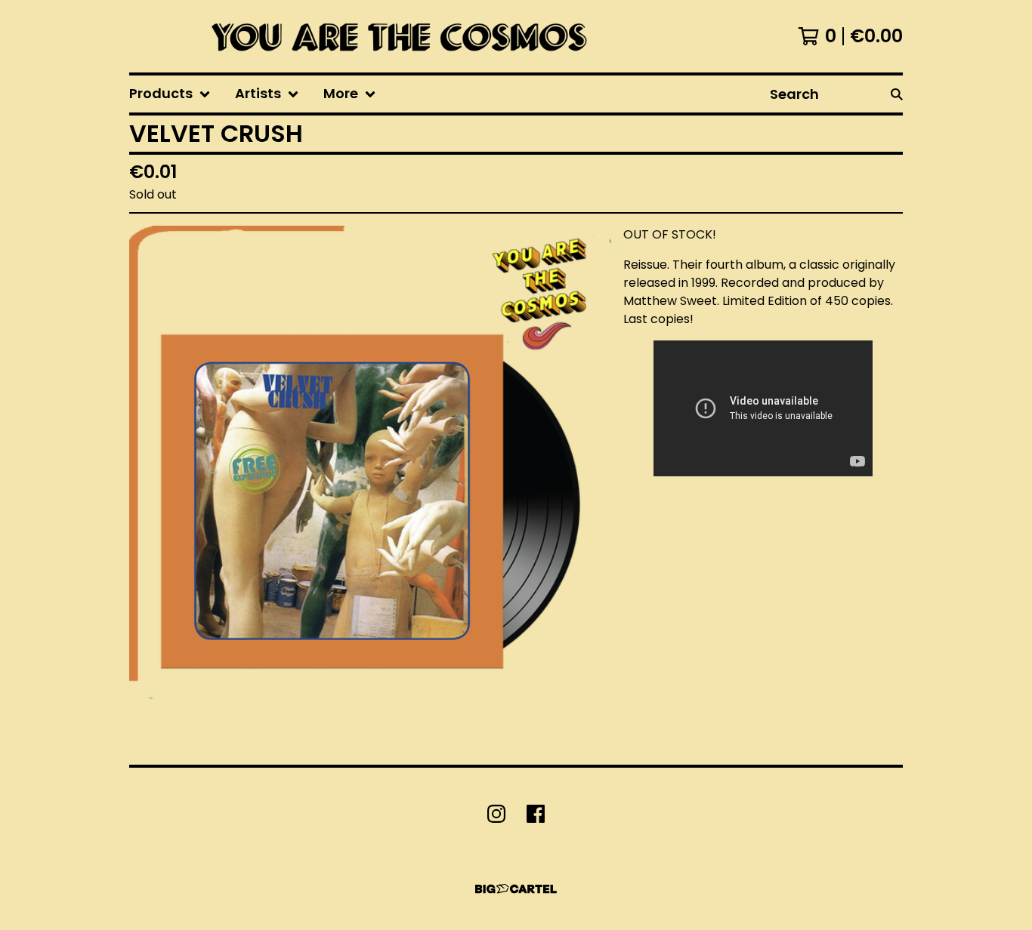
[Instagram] (496, 814)
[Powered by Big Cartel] (516, 889)
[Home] (394, 36)
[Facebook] (536, 814)
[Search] (897, 93)
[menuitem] (170, 93)
